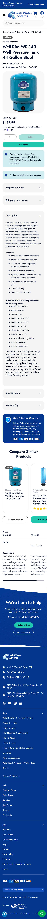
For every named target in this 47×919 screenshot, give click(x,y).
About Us (6, 829)
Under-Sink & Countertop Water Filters (19, 762)
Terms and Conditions (10, 914)
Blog (4, 844)
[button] (35, 14)
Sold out (31, 137)
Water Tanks (25, 32)
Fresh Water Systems (16, 897)
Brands (5, 767)
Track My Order (9, 790)
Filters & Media (9, 737)
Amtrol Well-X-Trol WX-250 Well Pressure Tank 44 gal (25, 159)
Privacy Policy (25, 914)
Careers (6, 849)
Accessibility (36, 914)
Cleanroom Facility (10, 839)
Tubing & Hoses (9, 742)
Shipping (6, 800)
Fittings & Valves (9, 727)
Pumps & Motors (10, 722)
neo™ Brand (8, 834)
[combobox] (23, 23)
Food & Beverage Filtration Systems (18, 747)
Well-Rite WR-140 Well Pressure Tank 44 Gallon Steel (14, 496)
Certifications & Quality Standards (17, 864)
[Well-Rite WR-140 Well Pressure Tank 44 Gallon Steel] (15, 476)
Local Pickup (8, 854)
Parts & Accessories (11, 757)
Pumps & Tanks (14, 32)
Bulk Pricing (7, 805)
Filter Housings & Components (15, 732)
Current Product (15, 519)
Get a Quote (8, 795)
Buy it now (23, 144)
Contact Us (7, 815)
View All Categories (11, 775)
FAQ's (5, 869)
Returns (6, 810)
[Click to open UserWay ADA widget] (4, 914)
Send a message (23, 632)
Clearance (7, 752)
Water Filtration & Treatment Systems (18, 717)
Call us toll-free (23, 625)
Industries (7, 859)
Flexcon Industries (10, 41)
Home (4, 32)
